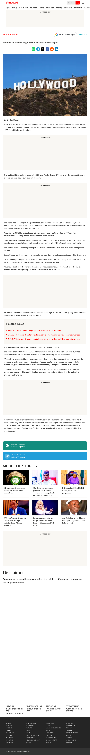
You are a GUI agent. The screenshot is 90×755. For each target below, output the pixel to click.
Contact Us (51, 706)
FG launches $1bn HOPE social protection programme (73, 490)
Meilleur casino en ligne (34, 710)
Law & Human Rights (53, 728)
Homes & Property (32, 735)
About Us (10, 706)
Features (29, 728)
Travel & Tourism (72, 733)
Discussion (10, 738)
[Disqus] (45, 617)
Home (8, 8)
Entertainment (10, 34)
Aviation (9, 725)
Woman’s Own (71, 740)
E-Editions (23, 8)
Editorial (68, 8)
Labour (48, 725)
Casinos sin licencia (14, 714)
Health (28, 733)
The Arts (69, 728)
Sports (59, 8)
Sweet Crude (70, 723)
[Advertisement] (45, 153)
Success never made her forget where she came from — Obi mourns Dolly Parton (44, 521)
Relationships (51, 738)
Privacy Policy (72, 706)
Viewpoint (69, 738)
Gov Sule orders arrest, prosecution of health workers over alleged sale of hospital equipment (44, 491)
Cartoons (69, 730)
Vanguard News (12, 3)
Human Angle (31, 738)
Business (50, 8)
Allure (87, 8)
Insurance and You (33, 740)
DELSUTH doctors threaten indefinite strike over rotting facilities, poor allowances (44, 335)
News (14, 8)
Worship (69, 742)
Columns (78, 8)
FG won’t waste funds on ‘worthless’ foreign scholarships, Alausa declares (15, 521)
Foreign (29, 730)
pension (29, 742)
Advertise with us (34, 706)
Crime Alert (10, 733)
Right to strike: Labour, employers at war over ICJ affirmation (35, 330)
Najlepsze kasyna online (53, 710)
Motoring (49, 733)
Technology (70, 725)
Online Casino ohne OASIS (14, 710)
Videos (68, 735)
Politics (33, 8)
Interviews (50, 723)
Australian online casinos (74, 710)
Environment (30, 725)
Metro (41, 8)
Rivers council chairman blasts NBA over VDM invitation (14, 490)
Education (9, 740)
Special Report (51, 740)
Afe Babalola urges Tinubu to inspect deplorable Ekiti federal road (73, 520)
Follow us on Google (67, 35)
